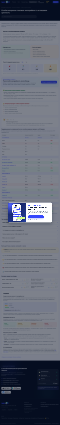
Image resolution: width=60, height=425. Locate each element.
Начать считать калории (35, 217)
